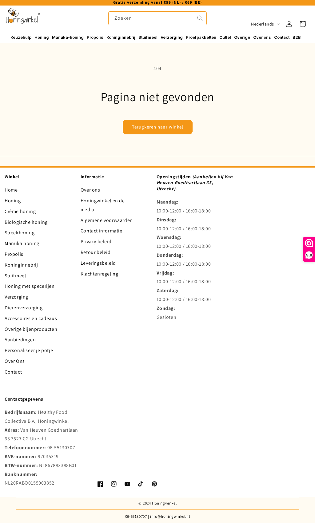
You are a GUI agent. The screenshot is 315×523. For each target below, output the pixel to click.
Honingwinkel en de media (103, 205)
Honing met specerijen (30, 286)
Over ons (90, 190)
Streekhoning (19, 232)
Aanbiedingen (20, 339)
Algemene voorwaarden (107, 220)
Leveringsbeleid (98, 263)
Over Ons (15, 361)
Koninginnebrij (21, 265)
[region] (157, 3)
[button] (302, 24)
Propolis (14, 254)
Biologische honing (26, 222)
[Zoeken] (200, 18)
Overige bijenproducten (31, 329)
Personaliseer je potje (29, 350)
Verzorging (16, 297)
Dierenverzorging (24, 307)
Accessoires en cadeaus (31, 318)
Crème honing (20, 211)
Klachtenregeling (99, 274)
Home (11, 190)
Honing (13, 200)
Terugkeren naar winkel (157, 127)
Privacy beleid (96, 241)
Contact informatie (101, 231)
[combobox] (157, 18)
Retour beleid (96, 252)
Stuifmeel (15, 275)
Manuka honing (22, 243)
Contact (13, 372)
